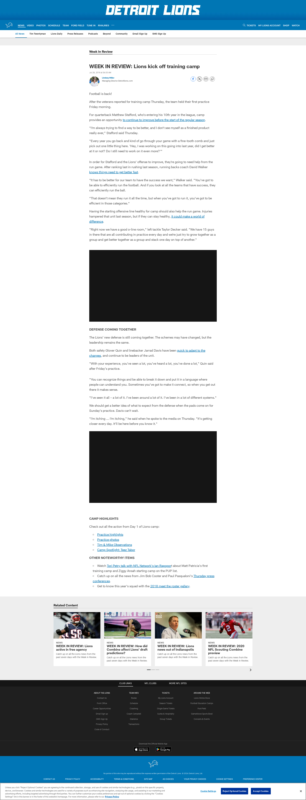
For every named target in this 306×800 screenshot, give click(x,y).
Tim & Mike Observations (114, 544)
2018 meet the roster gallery (169, 586)
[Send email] (205, 80)
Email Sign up (102, 714)
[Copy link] (212, 79)
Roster (134, 698)
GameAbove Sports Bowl (202, 714)
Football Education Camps (201, 703)
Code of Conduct (102, 729)
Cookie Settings (224, 779)
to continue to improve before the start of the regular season (164, 120)
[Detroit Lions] (153, 764)
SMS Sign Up (102, 719)
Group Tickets (166, 719)
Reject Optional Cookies (234, 791)
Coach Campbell (134, 714)
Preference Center (252, 779)
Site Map (148, 779)
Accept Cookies (261, 791)
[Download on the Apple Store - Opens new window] (141, 749)
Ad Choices (168, 779)
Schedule (134, 703)
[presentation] (251, 670)
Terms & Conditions (124, 779)
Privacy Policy (102, 724)
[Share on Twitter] (199, 80)
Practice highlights (110, 534)
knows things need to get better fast (113, 172)
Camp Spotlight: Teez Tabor (116, 550)
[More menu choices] (113, 25)
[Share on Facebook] (193, 80)
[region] (153, 791)
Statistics (134, 719)
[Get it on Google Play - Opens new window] (163, 751)
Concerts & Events (202, 719)
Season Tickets (165, 703)
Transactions (133, 724)
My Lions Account (165, 698)
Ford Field (202, 708)
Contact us (49, 779)
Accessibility (97, 779)
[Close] (300, 791)
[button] (153, 286)
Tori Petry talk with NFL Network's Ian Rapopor (139, 566)
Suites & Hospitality (165, 714)
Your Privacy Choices (195, 779)
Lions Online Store (202, 698)
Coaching (134, 708)
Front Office (102, 703)
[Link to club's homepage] (9, 25)
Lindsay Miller (108, 78)
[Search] (244, 25)
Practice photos (108, 539)
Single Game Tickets (166, 708)
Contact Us (102, 698)
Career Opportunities (102, 708)
